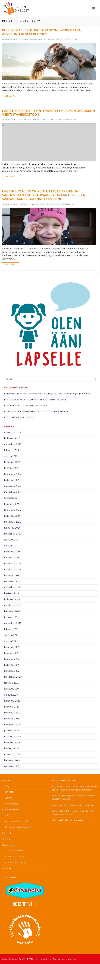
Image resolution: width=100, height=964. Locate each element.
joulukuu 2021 (12, 617)
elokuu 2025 (11, 456)
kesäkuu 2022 (11, 593)
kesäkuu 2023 (11, 557)
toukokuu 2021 (12, 659)
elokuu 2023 (11, 545)
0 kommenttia (70, 39)
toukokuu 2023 (12, 563)
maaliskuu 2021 (12, 671)
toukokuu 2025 (12, 474)
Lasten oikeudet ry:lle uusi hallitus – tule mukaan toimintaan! (36, 411)
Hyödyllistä (8, 845)
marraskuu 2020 (13, 677)
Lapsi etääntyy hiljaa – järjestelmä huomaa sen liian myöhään (35, 399)
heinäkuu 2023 (12, 551)
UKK (7, 815)
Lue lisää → (10, 96)
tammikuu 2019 (12, 766)
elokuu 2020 (11, 695)
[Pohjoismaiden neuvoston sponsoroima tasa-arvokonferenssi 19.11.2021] (49, 61)
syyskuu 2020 (11, 689)
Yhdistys (6, 786)
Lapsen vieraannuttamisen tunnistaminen (26, 405)
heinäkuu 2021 (12, 647)
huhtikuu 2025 (12, 480)
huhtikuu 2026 (12, 438)
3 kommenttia (67, 204)
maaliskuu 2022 (12, 605)
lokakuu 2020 (11, 683)
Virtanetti (72, 959)
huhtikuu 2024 (12, 516)
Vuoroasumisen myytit (16, 821)
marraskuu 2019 (12, 736)
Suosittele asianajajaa (16, 856)
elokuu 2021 (10, 641)
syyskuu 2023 (11, 540)
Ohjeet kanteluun (14, 850)
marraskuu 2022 (12, 587)
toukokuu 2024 (12, 510)
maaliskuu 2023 (12, 569)
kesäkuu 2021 (11, 653)
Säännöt (9, 798)
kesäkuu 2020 (11, 707)
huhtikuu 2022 (12, 599)
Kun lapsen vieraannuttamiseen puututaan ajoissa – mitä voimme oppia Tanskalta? (47, 393)
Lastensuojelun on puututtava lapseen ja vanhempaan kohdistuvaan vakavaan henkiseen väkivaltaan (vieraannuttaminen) (43, 195)
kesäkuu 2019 (11, 748)
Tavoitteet (10, 792)
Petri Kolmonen (9, 39)
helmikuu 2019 (12, 760)
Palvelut (6, 833)
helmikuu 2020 (12, 718)
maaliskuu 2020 (12, 713)
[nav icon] (94, 8)
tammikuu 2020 (12, 724)
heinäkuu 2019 (12, 742)
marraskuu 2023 (12, 534)
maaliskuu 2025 (12, 486)
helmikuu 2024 (12, 528)
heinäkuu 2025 (12, 462)
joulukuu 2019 (12, 730)
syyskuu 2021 (11, 635)
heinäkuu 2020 (12, 701)
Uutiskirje (7, 868)
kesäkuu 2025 (11, 468)
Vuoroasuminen (10, 809)
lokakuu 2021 (11, 629)
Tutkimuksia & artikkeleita (18, 827)
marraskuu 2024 (12, 492)
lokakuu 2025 (11, 450)
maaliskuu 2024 (12, 522)
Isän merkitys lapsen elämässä (19, 417)
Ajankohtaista (55, 39)
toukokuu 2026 (12, 432)
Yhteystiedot (11, 804)
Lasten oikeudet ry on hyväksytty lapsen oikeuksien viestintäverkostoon (48, 112)
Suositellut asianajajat (16, 862)
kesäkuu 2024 (11, 504)
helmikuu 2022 (12, 611)
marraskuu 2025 (12, 444)
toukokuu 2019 (12, 754)
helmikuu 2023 (12, 575)
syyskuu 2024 (11, 498)
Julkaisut (7, 839)
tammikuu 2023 (12, 581)
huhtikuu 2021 (12, 665)
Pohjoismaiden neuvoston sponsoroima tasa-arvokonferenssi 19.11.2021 (42, 32)
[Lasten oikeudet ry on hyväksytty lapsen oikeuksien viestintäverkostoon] (49, 142)
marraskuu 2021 (12, 623)
